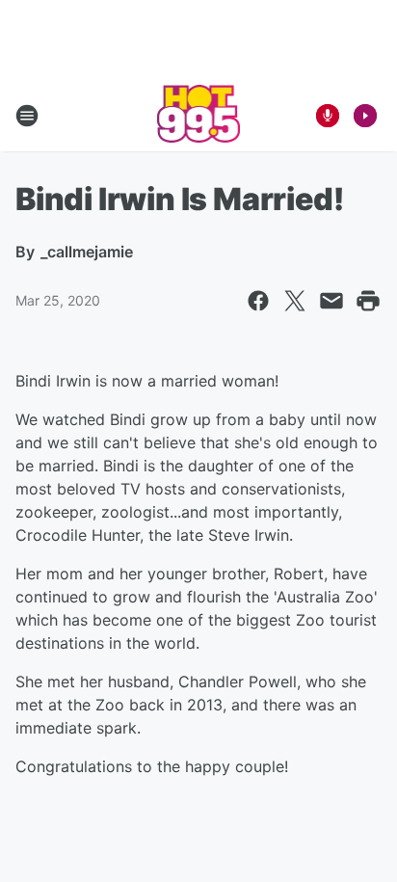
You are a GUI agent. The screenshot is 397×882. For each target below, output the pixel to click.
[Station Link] (199, 116)
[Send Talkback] (327, 115)
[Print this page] (368, 300)
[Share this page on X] (294, 300)
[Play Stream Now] (365, 115)
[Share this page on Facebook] (258, 300)
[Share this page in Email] (331, 300)
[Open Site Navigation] (27, 115)
